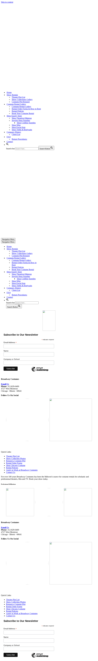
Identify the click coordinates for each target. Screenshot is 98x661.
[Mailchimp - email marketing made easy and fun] (40, 371)
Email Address (10, 342)
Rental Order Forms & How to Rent (26, 109)
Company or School (12, 359)
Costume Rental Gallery (21, 106)
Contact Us (10, 472)
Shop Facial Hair (18, 127)
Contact (10, 141)
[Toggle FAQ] (45, 293)
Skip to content (7, 2)
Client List (16, 134)
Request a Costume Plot (15, 461)
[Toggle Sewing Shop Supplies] (45, 276)
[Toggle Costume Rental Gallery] (45, 258)
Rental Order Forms (14, 463)
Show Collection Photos (16, 458)
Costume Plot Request (21, 102)
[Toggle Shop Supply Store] (45, 272)
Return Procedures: (19, 139)
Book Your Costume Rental (23, 113)
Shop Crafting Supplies (26, 123)
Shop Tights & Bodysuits (22, 130)
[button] (7, 145)
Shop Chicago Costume (15, 465)
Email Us (5, 384)
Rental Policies (18, 111)
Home (9, 92)
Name (6, 351)
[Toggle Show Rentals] (45, 249)
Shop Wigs (16, 125)
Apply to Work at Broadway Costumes (22, 470)
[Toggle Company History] (45, 288)
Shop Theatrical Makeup (22, 118)
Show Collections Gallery (22, 99)
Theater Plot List (18, 97)
